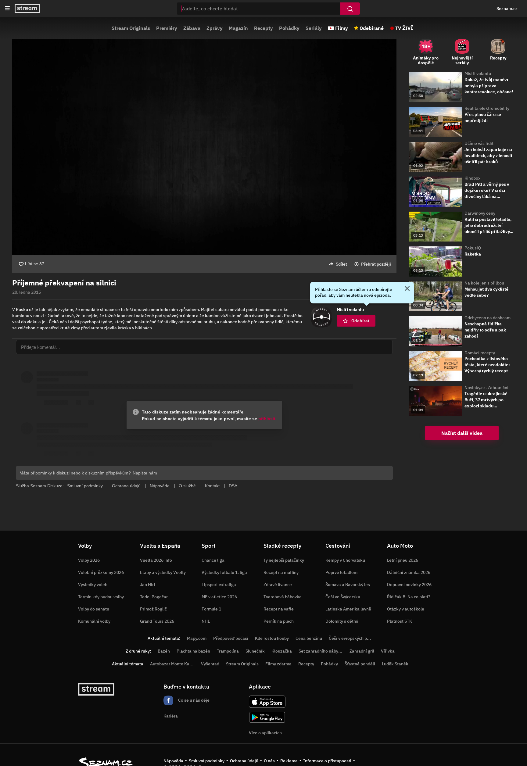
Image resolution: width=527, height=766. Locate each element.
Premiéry (166, 28)
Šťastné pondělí (360, 664)
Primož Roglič (153, 609)
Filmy (341, 28)
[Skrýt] (407, 289)
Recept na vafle (279, 609)
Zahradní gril (362, 651)
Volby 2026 (89, 560)
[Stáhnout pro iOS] (267, 702)
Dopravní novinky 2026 (409, 584)
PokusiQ (472, 248)
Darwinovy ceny (479, 213)
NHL (206, 621)
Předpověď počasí (230, 638)
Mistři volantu (477, 73)
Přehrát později (376, 264)
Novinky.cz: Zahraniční (486, 387)
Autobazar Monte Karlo (172, 664)
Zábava (191, 28)
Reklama (289, 761)
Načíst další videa (461, 433)
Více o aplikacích (265, 733)
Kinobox (472, 178)
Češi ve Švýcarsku (342, 597)
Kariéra (170, 716)
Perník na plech (279, 621)
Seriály (314, 28)
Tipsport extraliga (219, 584)
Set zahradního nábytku (322, 651)
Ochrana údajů (244, 761)
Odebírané (372, 28)
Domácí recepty (479, 353)
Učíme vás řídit (478, 143)
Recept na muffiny (281, 572)
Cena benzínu (309, 638)
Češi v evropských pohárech (356, 638)
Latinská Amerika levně (348, 609)
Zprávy (214, 28)
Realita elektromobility (486, 108)
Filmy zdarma (278, 664)
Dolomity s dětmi (341, 621)
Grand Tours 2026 (157, 621)
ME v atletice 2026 (219, 597)
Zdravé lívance (278, 584)
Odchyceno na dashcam (487, 317)
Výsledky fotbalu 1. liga (224, 572)
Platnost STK (399, 621)
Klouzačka (281, 651)
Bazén (164, 651)
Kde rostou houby (272, 638)
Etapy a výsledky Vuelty (163, 572)
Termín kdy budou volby (101, 597)
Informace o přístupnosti (327, 761)
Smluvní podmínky (206, 761)
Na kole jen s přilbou (484, 283)
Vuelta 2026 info (156, 560)
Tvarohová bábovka (283, 597)
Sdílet (341, 264)
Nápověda (173, 761)
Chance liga (213, 560)
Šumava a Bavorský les (347, 584)
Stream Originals (131, 28)
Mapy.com (196, 638)
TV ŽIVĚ (404, 28)
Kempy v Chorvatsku (345, 560)
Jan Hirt (147, 584)
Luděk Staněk (395, 664)
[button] (204, 147)
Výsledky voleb (92, 584)
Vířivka (388, 651)
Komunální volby (94, 621)
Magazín (238, 28)
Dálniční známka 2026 (408, 572)
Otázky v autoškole (405, 609)
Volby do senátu (93, 609)
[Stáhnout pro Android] (267, 717)
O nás (269, 761)
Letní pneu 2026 (402, 560)
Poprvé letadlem (341, 572)
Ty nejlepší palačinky (284, 560)
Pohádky (289, 28)
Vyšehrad (210, 664)
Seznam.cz (507, 8)
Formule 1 (211, 609)
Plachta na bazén (193, 651)
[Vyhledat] (350, 8)
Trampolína (228, 651)
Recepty (263, 28)
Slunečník (255, 651)
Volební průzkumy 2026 (101, 572)
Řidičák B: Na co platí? (408, 597)
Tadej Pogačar (154, 597)
